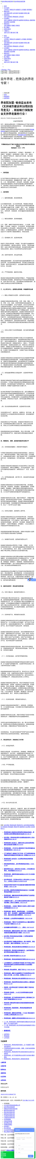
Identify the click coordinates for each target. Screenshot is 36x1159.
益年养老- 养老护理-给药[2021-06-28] (15, 955)
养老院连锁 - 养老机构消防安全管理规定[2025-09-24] (19, 947)
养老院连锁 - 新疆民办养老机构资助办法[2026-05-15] (19, 1018)
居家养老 (22, 827)
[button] (4, 69)
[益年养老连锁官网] (18, 1)
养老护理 (16, 827)
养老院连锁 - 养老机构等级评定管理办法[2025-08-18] (19, 959)
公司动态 (6, 1037)
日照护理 (3, 1066)
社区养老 (27, 827)
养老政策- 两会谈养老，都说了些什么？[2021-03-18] (19, 969)
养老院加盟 (13, 825)
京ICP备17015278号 (28, 1100)
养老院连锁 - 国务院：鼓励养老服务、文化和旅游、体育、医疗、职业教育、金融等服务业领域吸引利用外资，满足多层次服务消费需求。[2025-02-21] (19, 913)
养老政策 (6, 1036)
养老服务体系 (22, 135)
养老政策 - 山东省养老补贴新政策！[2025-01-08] (18, 918)
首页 (5, 6)
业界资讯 (6, 98)
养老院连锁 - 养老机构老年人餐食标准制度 (16, 1059)
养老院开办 (20, 825)
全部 (5, 13)
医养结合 (3, 1069)
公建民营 (3, 1062)
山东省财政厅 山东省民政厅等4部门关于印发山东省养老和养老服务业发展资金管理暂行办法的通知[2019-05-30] (19, 964)
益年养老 (6, 825)
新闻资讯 (6, 96)
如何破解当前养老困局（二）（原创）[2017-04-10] (19, 927)
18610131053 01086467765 (8, 1094)
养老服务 (10, 827)
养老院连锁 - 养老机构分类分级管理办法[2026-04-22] (19, 978)
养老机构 (5, 827)
